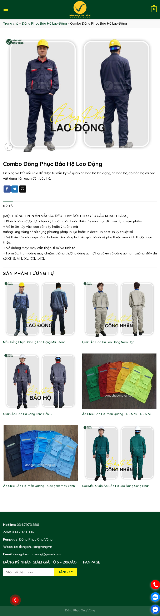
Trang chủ (11, 23)
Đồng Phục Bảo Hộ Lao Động (44, 23)
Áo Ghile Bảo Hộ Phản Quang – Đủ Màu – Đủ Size (116, 414)
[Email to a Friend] (22, 189)
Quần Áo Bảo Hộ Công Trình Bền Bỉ (27, 414)
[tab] (8, 206)
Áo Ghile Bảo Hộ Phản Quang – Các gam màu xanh (39, 486)
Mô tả (8, 205)
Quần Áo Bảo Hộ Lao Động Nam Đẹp (108, 342)
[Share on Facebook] (7, 189)
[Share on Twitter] (14, 189)
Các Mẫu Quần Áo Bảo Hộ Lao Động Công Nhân (116, 486)
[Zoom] (9, 147)
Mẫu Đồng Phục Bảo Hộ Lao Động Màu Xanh (34, 342)
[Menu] (5, 9)
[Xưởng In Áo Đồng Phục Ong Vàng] (80, 9)
